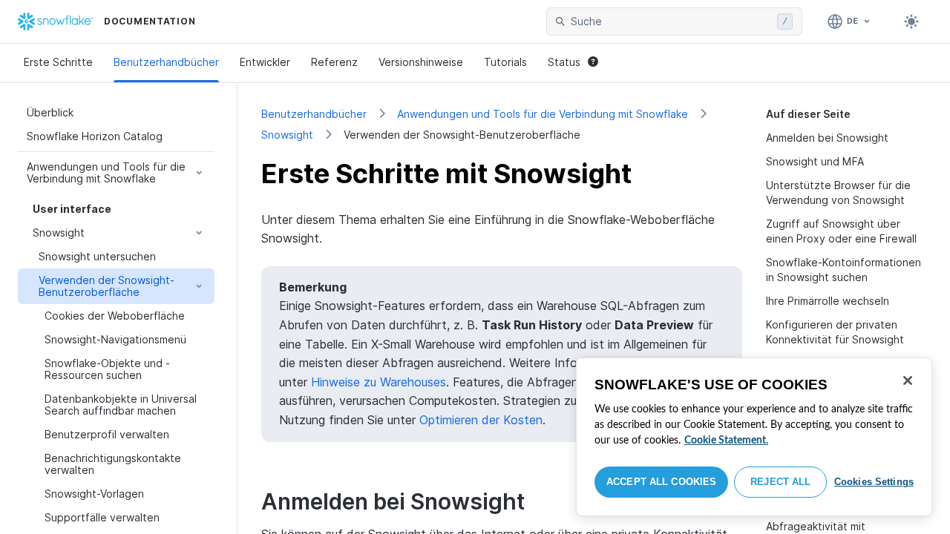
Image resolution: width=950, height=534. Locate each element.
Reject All (780, 481)
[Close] (907, 380)
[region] (754, 436)
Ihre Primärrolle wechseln (827, 300)
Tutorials (505, 62)
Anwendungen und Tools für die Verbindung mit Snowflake (542, 114)
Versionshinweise (421, 62)
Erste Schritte (58, 62)
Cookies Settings (874, 481)
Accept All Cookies (661, 481)
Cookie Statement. (726, 440)
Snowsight (287, 134)
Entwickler (265, 62)
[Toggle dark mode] (911, 21)
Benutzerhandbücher (166, 62)
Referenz (334, 62)
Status (564, 62)
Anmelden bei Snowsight (827, 137)
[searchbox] (671, 21)
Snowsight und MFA (815, 161)
